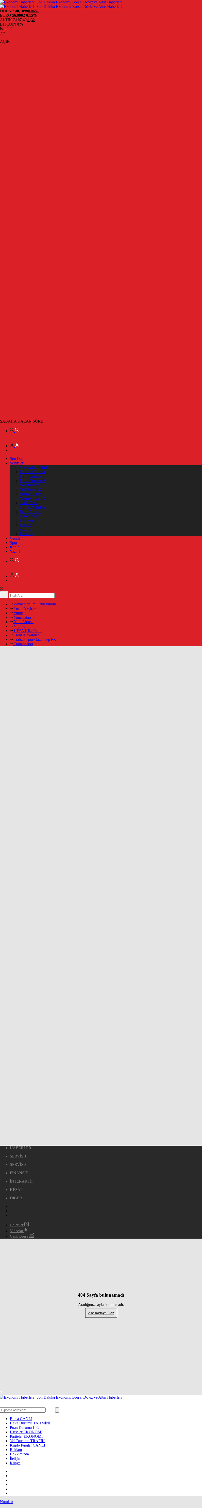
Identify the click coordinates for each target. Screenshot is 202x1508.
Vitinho (19, 626)
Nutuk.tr (6, 1502)
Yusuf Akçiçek (24, 608)
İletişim (15, 1458)
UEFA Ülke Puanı (27, 631)
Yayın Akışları (31, 494)
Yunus (18, 613)
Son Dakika (19, 458)
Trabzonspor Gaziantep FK (34, 639)
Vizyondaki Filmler (35, 467)
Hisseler (26, 525)
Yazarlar (16, 551)
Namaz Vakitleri (32, 507)
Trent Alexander (26, 635)
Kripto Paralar (31, 516)
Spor (13, 543)
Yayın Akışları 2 (32, 498)
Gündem (16, 538)
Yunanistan (22, 617)
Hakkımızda (19, 1454)
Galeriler (17, 1225)
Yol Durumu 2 (31, 489)
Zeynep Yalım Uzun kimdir (34, 604)
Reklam (16, 1450)
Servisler (16, 463)
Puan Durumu (31, 512)
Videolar (17, 1231)
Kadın (14, 547)
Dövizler (26, 520)
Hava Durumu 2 (32, 481)
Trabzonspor (23, 644)
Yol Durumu (29, 485)
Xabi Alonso (23, 622)
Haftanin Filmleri (33, 472)
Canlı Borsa (29, 503)
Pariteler (26, 534)
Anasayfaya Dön (101, 1313)
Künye (15, 1463)
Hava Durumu (31, 476)
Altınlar (26, 529)
